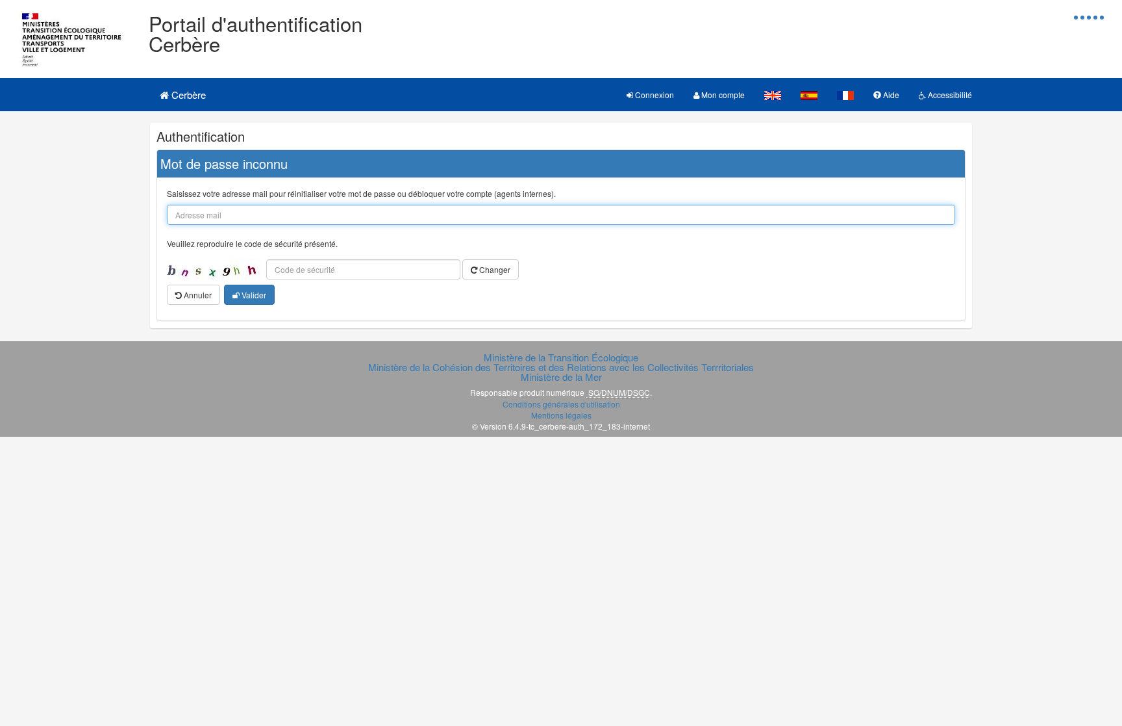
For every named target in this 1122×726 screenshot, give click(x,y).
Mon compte (722, 94)
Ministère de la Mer (561, 376)
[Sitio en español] (809, 94)
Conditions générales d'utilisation (561, 403)
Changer (493, 269)
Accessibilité (949, 94)
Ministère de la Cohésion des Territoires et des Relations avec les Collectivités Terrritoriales (561, 367)
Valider (253, 294)
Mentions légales (561, 415)
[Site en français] (845, 94)
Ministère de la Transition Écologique (561, 357)
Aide (890, 94)
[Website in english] (772, 94)
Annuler (197, 294)
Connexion (653, 94)
